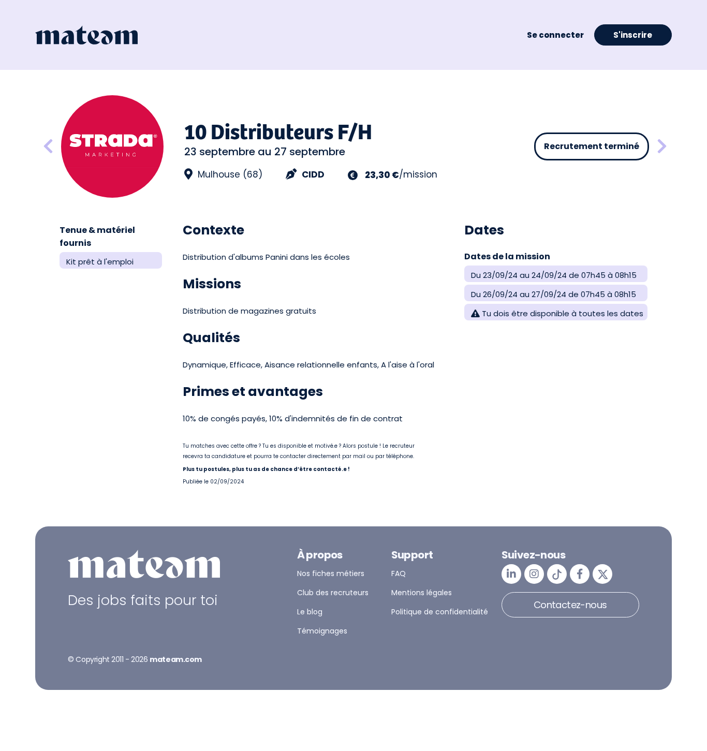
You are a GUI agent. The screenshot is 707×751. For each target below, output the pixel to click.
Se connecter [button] (555, 35)
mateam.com (176, 659)
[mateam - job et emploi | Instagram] (534, 574)
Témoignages (322, 631)
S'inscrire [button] (632, 35)
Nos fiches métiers (330, 573)
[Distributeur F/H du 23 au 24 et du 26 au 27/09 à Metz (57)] (662, 147)
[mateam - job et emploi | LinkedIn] (511, 574)
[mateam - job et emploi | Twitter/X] (602, 574)
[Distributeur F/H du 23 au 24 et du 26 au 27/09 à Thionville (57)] (48, 147)
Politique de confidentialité (439, 612)
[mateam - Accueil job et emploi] (86, 35)
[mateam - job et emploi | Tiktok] (557, 574)
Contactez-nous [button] (570, 604)
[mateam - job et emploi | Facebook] (580, 574)
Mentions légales (421, 592)
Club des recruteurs (333, 592)
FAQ (398, 573)
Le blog (309, 612)
